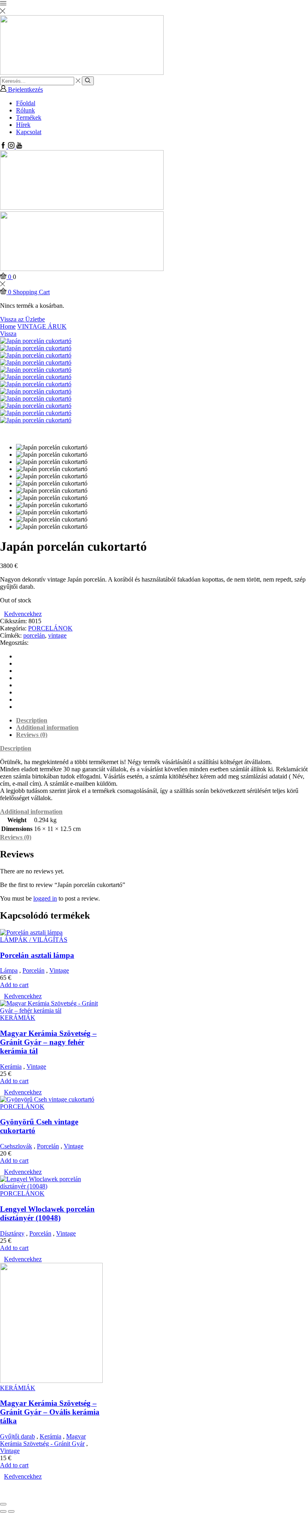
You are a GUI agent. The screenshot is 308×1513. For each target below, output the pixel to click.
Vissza (8, 333)
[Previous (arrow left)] (3, 1511)
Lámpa (9, 970)
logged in (45, 898)
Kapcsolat (28, 131)
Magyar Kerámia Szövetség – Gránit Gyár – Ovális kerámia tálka (49, 1412)
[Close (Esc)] (3, 1504)
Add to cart (14, 984)
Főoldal (25, 103)
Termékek (28, 117)
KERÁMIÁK (17, 1017)
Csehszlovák (16, 1146)
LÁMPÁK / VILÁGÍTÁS (33, 939)
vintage (57, 635)
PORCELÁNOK (50, 628)
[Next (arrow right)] (11, 1511)
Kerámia (11, 1066)
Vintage (59, 970)
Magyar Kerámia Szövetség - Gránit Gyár (43, 1440)
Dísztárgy (12, 1233)
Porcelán (33, 970)
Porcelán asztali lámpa (37, 955)
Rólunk (25, 110)
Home (8, 326)
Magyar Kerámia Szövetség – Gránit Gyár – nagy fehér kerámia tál (48, 1042)
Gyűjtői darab (17, 1436)
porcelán (34, 635)
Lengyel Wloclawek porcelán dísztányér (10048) (47, 1213)
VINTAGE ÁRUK (42, 326)
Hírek (23, 124)
